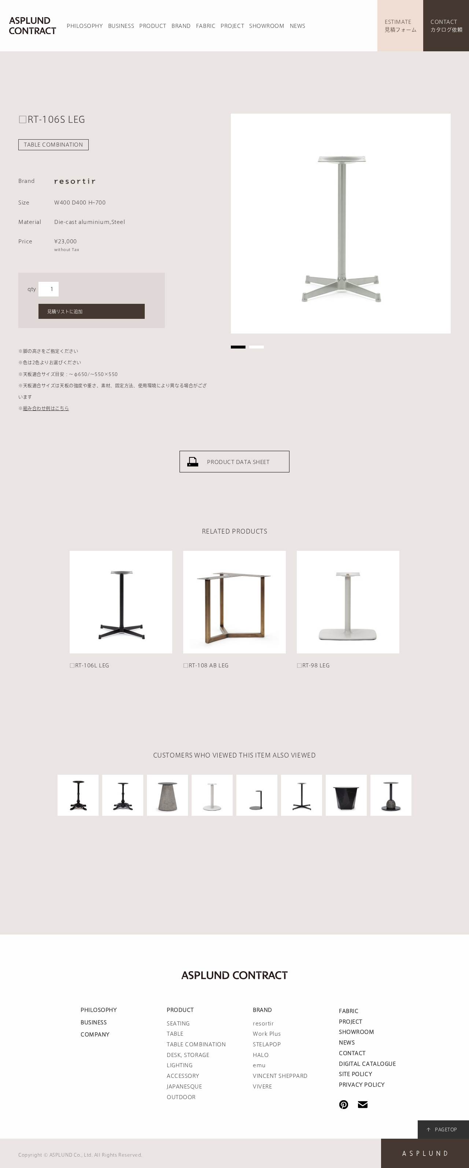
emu (259, 1065)
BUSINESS (121, 26)
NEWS (298, 26)
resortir (263, 1023)
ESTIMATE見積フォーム (401, 25)
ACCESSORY (183, 1076)
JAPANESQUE (184, 1086)
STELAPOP (267, 1044)
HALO (261, 1055)
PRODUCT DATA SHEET (238, 462)
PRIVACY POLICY (362, 1084)
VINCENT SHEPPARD (280, 1076)
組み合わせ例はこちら (46, 408)
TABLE (175, 1033)
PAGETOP (446, 1129)
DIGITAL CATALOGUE (367, 1063)
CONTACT (352, 1053)
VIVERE (262, 1086)
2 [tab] (256, 347)
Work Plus (267, 1033)
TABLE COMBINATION (53, 144)
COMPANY (95, 1034)
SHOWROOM (266, 26)
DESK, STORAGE (188, 1055)
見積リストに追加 (64, 311)
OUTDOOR (181, 1097)
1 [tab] (238, 347)
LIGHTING (179, 1065)
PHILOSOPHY (85, 26)
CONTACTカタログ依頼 (446, 25)
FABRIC (205, 26)
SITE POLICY (355, 1074)
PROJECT (232, 26)
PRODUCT (152, 26)
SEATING (178, 1023)
